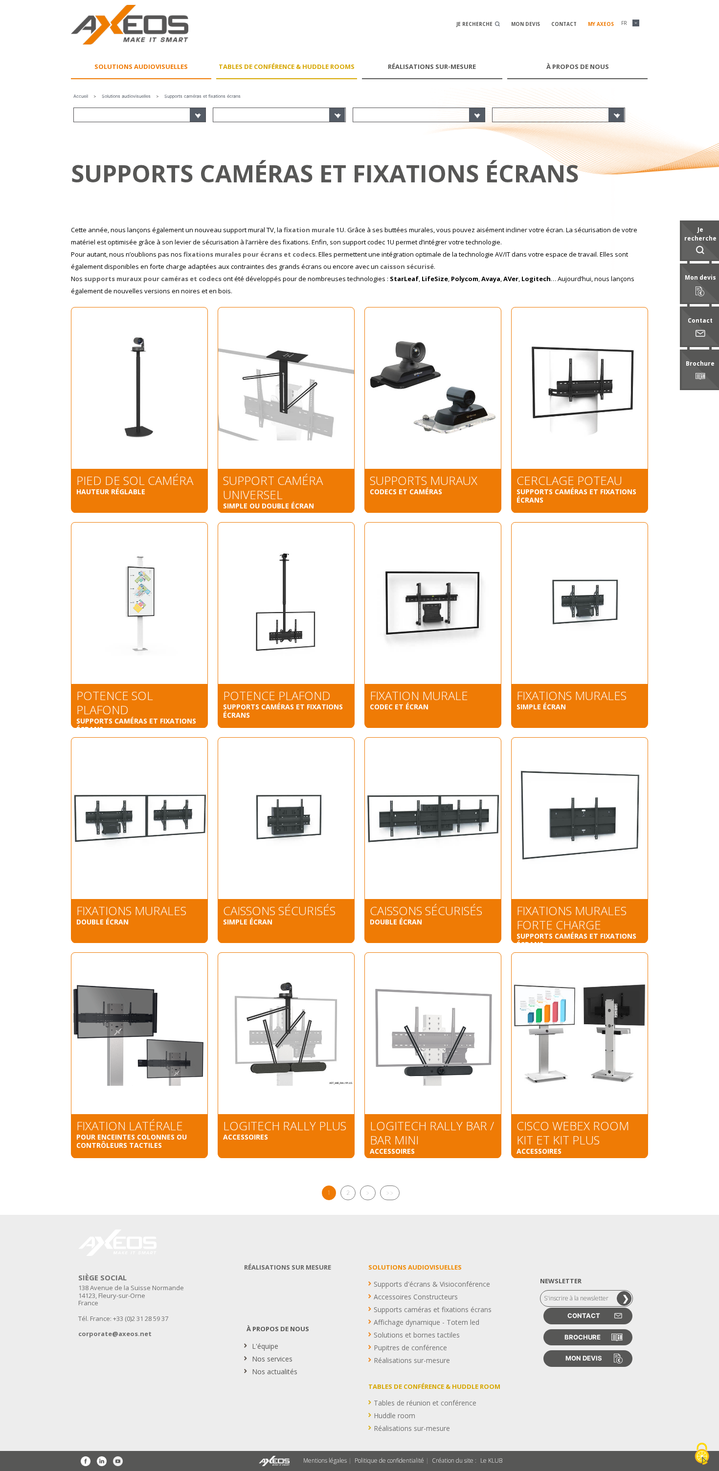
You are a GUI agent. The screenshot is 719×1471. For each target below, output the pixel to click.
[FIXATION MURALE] (433, 603)
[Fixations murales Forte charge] (580, 818)
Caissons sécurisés (279, 910)
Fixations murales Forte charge (572, 917)
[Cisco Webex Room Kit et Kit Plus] (580, 1033)
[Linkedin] (102, 1461)
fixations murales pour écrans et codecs (249, 254)
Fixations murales (572, 695)
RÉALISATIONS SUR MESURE (287, 1267)
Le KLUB (491, 1460)
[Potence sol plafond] (139, 603)
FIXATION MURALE (419, 695)
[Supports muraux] (433, 388)
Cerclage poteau (569, 480)
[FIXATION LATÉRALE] (139, 1033)
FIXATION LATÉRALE (129, 1126)
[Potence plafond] (286, 603)
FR (624, 23)
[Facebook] (85, 1461)
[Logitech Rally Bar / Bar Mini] (433, 1033)
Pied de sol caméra (134, 480)
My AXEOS (601, 24)
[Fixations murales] (580, 603)
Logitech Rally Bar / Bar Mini (432, 1133)
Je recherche (475, 24)
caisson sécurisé (407, 266)
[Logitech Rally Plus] (286, 1033)
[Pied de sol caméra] (139, 388)
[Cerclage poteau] (580, 388)
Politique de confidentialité (389, 1460)
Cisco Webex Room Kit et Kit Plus (573, 1133)
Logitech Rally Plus (284, 1126)
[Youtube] (118, 1461)
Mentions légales (325, 1460)
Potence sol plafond (114, 702)
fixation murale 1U (314, 229)
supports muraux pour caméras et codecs (153, 278)
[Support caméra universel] (286, 388)
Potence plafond (277, 695)
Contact (564, 24)
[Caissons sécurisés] (286, 818)
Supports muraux (423, 480)
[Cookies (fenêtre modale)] (702, 1454)
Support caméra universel (273, 487)
